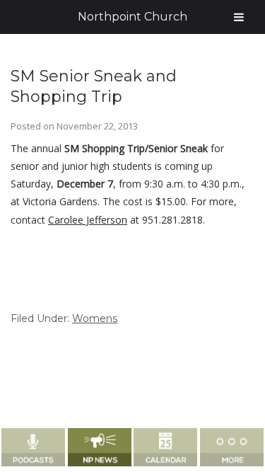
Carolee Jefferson (87, 219)
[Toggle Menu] (239, 17)
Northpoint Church (132, 16)
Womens (94, 318)
